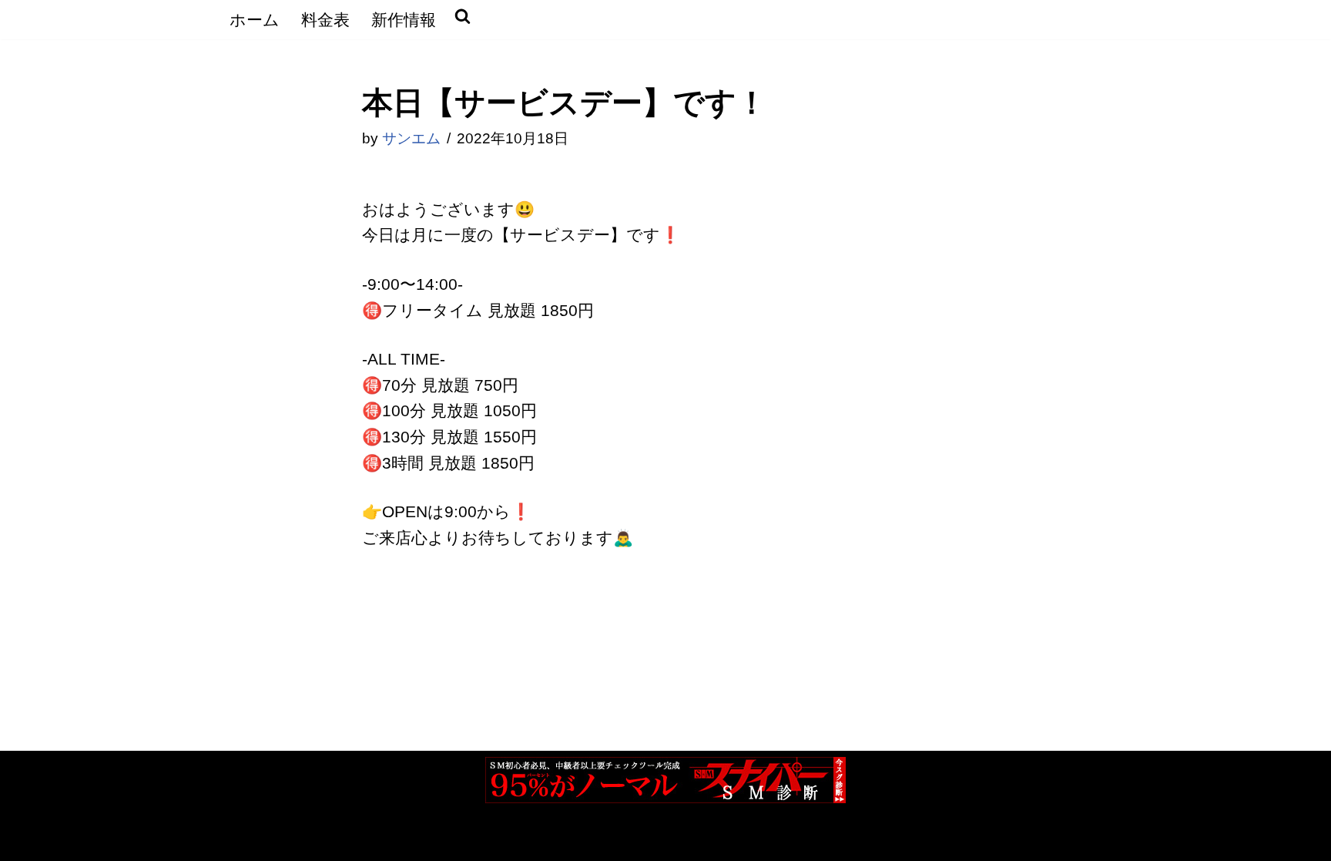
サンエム (411, 138)
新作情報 (403, 20)
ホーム (255, 20)
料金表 (325, 20)
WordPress (410, 838)
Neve (245, 838)
